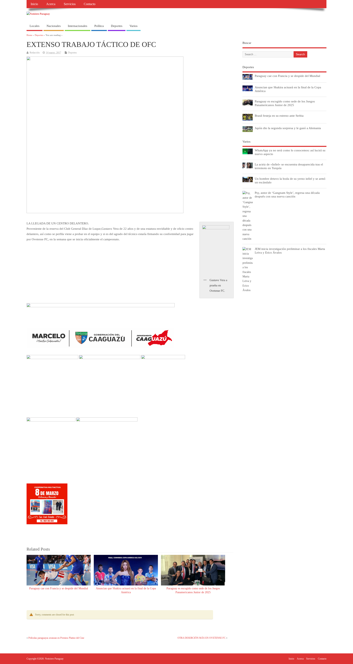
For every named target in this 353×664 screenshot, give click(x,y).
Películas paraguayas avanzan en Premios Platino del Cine (56, 637)
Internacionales (77, 26)
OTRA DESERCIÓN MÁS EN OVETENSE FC (202, 637)
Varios (133, 26)
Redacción (35, 52)
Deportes (116, 26)
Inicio (34, 4)
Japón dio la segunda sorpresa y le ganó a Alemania (288, 128)
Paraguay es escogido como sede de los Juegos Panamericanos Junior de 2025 (285, 103)
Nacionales (54, 26)
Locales (34, 26)
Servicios (70, 4)
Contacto (89, 4)
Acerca (50, 4)
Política (99, 26)
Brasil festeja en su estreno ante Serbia (279, 115)
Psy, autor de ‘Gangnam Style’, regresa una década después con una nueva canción (287, 194)
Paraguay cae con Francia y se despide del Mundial (58, 588)
